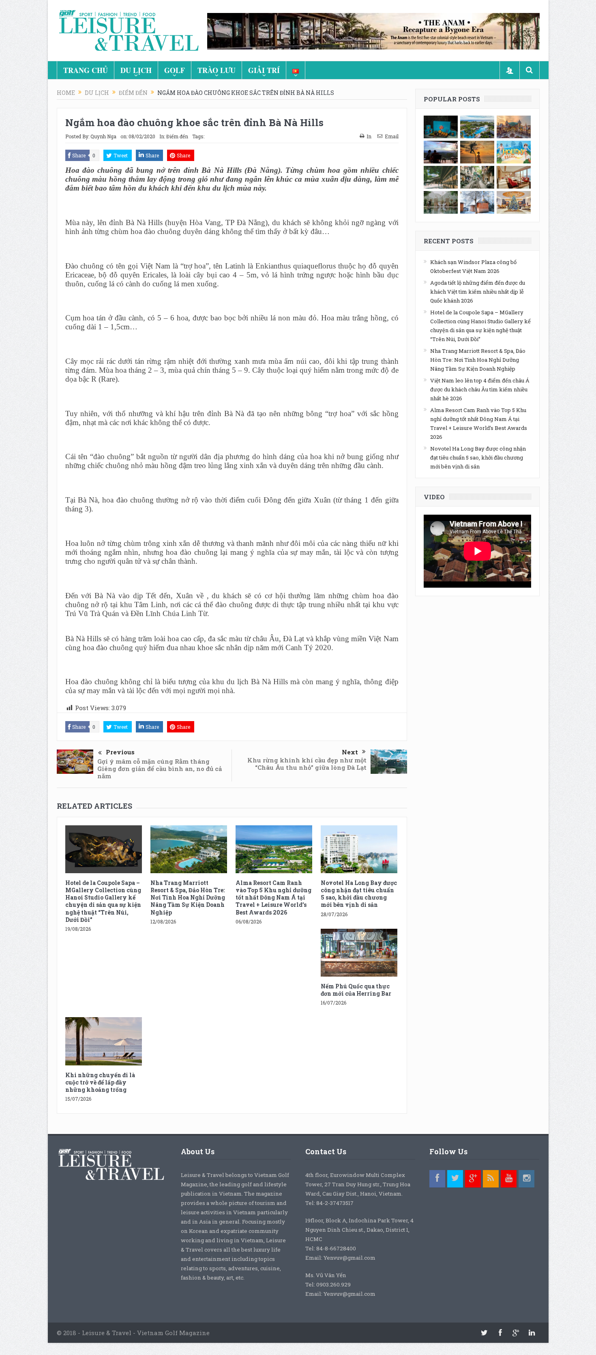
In (369, 136)
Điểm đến (177, 136)
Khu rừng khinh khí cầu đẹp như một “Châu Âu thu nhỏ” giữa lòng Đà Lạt (307, 763)
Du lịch (136, 70)
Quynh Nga (103, 136)
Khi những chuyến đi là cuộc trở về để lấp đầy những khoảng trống (100, 1082)
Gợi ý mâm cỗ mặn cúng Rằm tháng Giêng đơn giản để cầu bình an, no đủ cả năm (159, 768)
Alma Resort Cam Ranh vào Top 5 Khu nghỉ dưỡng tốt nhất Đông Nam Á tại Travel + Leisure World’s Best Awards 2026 (273, 897)
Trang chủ (85, 70)
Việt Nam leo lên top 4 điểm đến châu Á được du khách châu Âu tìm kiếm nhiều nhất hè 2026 (480, 389)
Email (392, 136)
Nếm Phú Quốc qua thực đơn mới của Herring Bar (356, 989)
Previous (120, 752)
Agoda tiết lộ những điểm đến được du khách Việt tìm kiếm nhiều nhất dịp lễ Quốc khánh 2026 (477, 291)
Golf (174, 70)
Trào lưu (216, 70)
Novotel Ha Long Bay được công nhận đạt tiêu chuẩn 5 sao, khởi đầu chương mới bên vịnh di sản (359, 894)
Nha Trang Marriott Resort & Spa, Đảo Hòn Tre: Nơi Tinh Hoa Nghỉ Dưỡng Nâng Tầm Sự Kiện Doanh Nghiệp (187, 897)
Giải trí (264, 70)
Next (350, 752)
